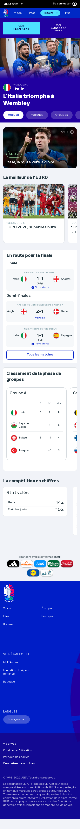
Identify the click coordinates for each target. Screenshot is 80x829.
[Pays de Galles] (15, 425)
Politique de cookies (16, 757)
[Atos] (40, 564)
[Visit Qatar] (46, 573)
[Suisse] (15, 438)
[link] (18, 13)
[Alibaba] (26, 564)
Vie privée (9, 744)
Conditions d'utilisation (17, 750)
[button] (50, 13)
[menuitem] (18, 13)
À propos (47, 608)
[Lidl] (33, 573)
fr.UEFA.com (10, 662)
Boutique (47, 616)
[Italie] (15, 413)
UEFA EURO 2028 (6, 13)
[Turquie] (15, 450)
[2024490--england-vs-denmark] (40, 311)
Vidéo (7, 608)
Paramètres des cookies (19, 763)
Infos (6, 616)
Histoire (8, 624)
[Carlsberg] (53, 564)
